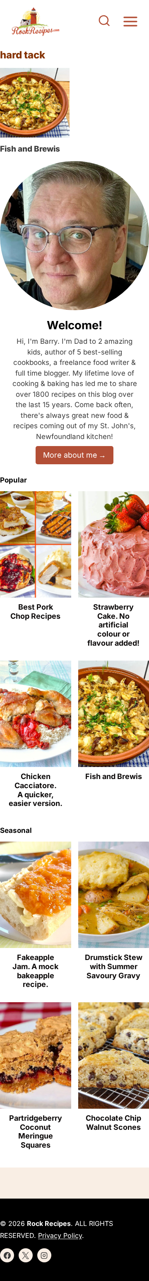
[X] (26, 1255)
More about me (70, 455)
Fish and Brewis (30, 149)
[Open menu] (130, 21)
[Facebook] (7, 1255)
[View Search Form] (104, 21)
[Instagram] (44, 1255)
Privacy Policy (60, 1235)
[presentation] (35, 103)
